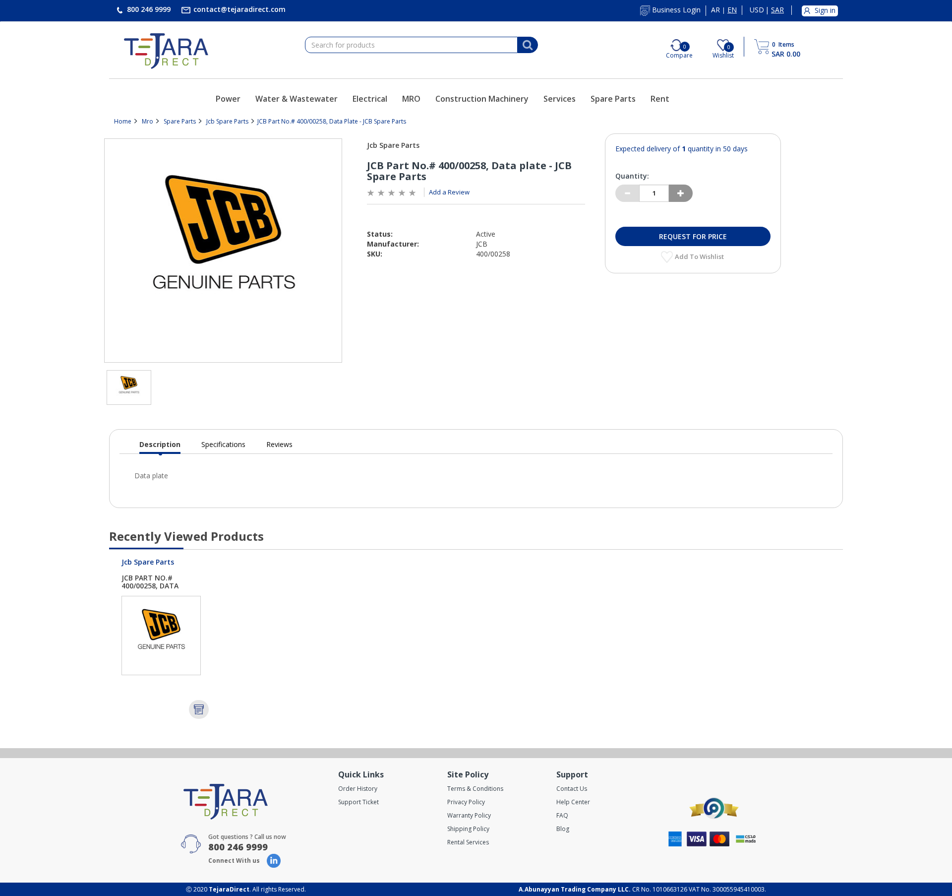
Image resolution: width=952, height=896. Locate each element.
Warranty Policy (469, 815)
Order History (357, 788)
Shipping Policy (468, 829)
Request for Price (693, 236)
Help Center (573, 802)
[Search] (527, 45)
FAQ (562, 815)
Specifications (223, 444)
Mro (147, 121)
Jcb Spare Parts (227, 121)
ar (715, 9)
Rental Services (468, 842)
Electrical (370, 98)
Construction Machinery (482, 98)
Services (559, 98)
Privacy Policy (466, 802)
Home (122, 121)
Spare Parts (613, 98)
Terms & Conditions (475, 788)
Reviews (279, 444)
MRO (411, 98)
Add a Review (449, 192)
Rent (660, 98)
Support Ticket (358, 802)
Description (159, 447)
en (732, 9)
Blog (562, 829)
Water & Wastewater (296, 98)
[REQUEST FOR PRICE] (199, 709)
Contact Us (571, 788)
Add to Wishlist (700, 256)
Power (228, 98)
